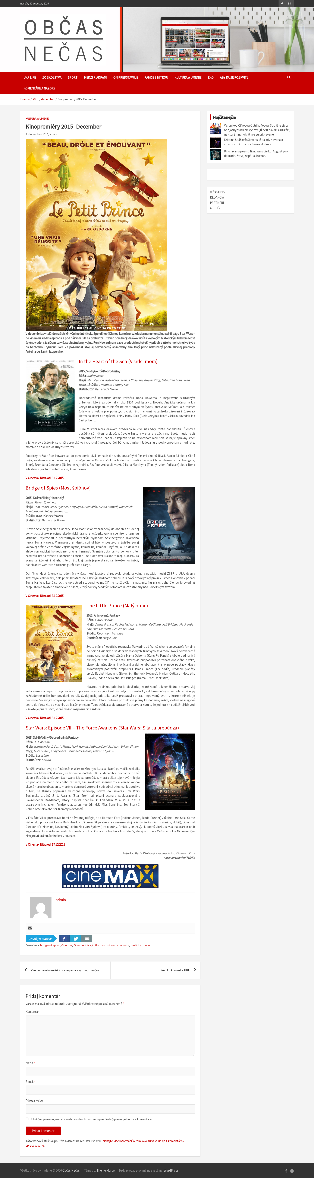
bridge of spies (50, 945)
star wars (123, 945)
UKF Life (29, 77)
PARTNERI (217, 203)
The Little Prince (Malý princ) (117, 605)
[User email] (30, 928)
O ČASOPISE (218, 192)
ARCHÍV (215, 208)
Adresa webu (34, 1100)
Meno (30, 1063)
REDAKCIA (217, 197)
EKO (211, 77)
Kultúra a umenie (188, 77)
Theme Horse (106, 1170)
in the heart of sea (104, 945)
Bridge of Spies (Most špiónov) (58, 487)
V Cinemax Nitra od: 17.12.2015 (45, 844)
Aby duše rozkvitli (234, 77)
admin (53, 134)
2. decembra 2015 (37, 134)
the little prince (140, 945)
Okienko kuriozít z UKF (175, 970)
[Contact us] (86, 938)
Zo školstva (52, 77)
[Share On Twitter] (75, 938)
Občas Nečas (71, 1170)
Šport (73, 77)
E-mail (30, 1082)
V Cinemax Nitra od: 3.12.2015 (45, 478)
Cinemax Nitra (82, 945)
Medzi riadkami (95, 77)
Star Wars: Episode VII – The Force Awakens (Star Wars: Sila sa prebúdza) (102, 727)
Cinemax (66, 945)
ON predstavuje (125, 77)
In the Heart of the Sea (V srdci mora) (118, 361)
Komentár (32, 1012)
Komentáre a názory (39, 88)
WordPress (171, 1170)
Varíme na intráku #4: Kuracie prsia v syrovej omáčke (65, 970)
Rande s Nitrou (156, 77)
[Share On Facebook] (64, 938)
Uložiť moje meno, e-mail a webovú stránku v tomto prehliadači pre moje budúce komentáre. (91, 1119)
